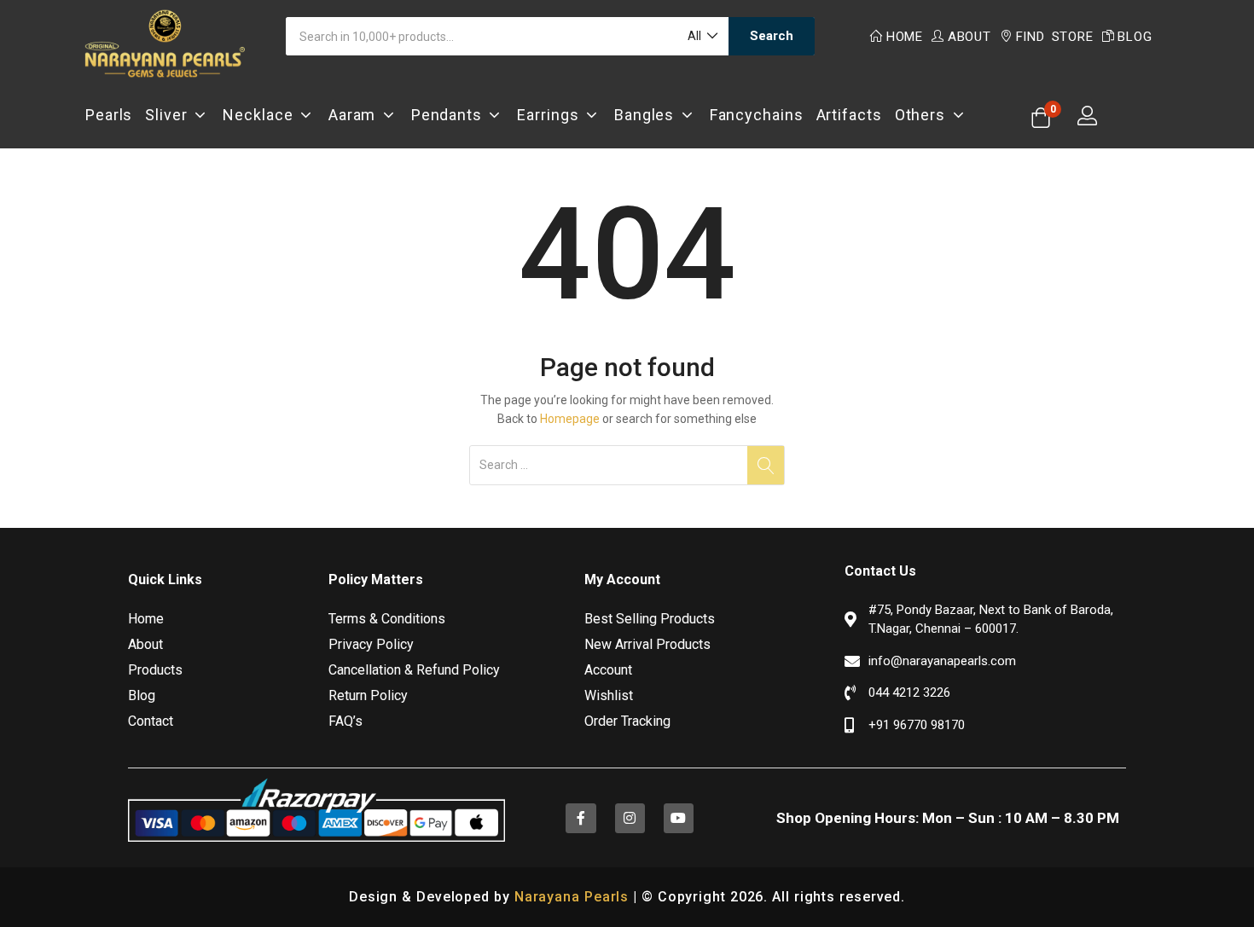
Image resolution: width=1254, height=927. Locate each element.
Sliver (169, 115)
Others (924, 115)
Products (155, 670)
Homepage (570, 419)
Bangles (648, 115)
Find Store (1055, 36)
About (969, 36)
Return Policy (368, 695)
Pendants (450, 115)
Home (904, 36)
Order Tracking (627, 721)
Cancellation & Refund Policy (414, 670)
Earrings (551, 115)
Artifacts (849, 115)
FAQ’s (345, 721)
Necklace (261, 115)
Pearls (108, 115)
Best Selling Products (649, 619)
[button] (702, 36)
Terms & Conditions (386, 619)
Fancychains (757, 115)
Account (608, 670)
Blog (1135, 36)
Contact (150, 721)
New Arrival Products (647, 644)
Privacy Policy (371, 644)
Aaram (355, 115)
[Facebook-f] (580, 818)
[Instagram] (630, 818)
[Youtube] (679, 818)
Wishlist (608, 695)
